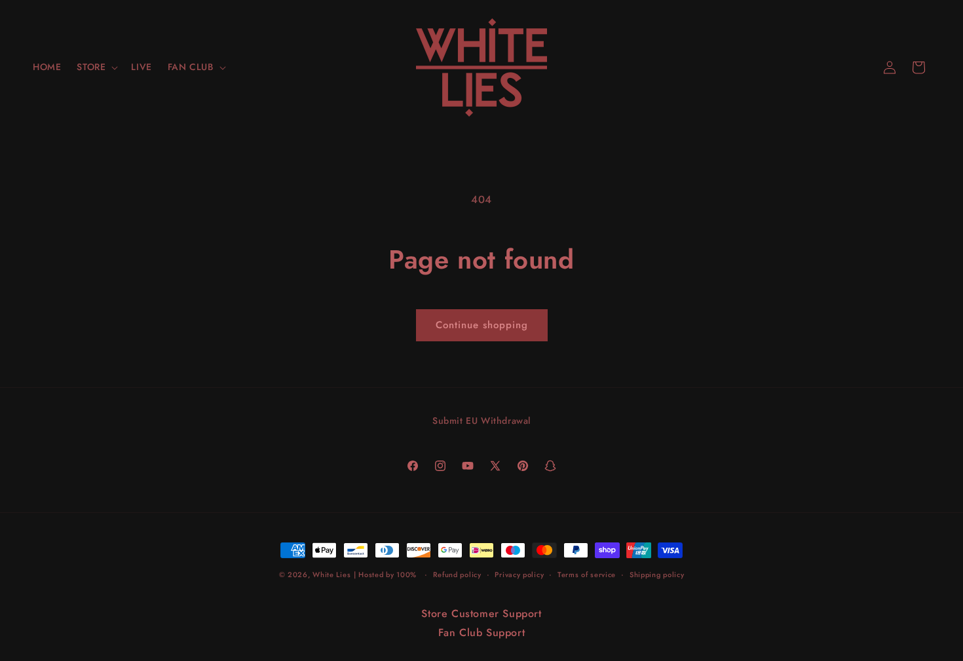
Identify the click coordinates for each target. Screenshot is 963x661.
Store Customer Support (481, 613)
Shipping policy (657, 574)
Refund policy (457, 574)
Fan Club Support (481, 632)
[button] (96, 67)
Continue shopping (482, 325)
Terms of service (586, 574)
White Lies (331, 574)
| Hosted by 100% (385, 574)
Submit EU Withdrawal (481, 420)
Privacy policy (519, 574)
